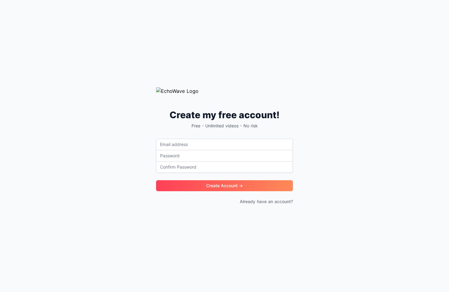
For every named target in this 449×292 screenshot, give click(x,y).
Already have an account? (266, 201)
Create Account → (224, 185)
